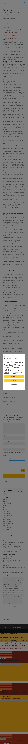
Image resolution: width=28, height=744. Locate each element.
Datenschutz (11, 388)
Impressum (17, 388)
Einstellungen (14, 384)
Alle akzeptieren (14, 376)
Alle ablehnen (14, 380)
